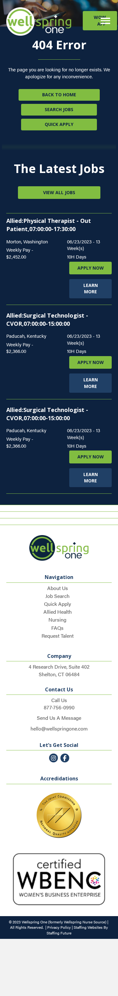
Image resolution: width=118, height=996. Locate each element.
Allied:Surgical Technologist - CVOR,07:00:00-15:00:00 (47, 414)
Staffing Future (59, 933)
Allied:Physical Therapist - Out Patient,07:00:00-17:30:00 (48, 225)
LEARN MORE (90, 288)
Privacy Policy (59, 927)
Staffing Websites (88, 927)
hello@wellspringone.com (59, 728)
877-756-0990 (59, 707)
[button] (100, 20)
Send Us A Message (59, 717)
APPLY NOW (90, 268)
